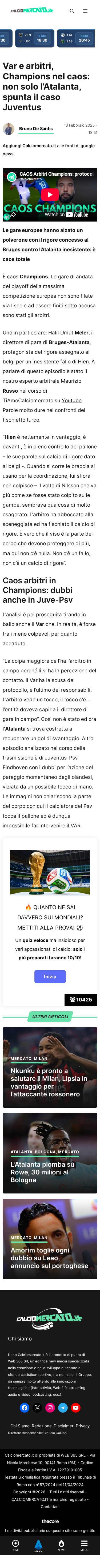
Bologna (45, 1151)
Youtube (72, 400)
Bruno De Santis (36, 128)
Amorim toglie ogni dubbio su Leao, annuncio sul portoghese (49, 1258)
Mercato (21, 1058)
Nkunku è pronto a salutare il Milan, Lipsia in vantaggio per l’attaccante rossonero (49, 1082)
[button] (72, 11)
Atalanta (22, 1151)
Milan (40, 1058)
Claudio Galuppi (55, 1433)
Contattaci (50, 1506)
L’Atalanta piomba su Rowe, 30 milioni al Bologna (42, 1172)
